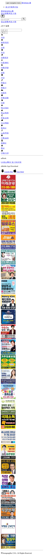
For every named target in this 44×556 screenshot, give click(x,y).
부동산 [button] (3, 88)
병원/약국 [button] (5, 42)
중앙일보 (7, 11)
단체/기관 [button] (5, 153)
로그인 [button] (8, 7)
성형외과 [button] (4, 58)
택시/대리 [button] (5, 108)
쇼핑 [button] (3, 47)
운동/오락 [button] (5, 118)
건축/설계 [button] (5, 138)
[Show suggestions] (2, 32)
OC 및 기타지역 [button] (15, 162)
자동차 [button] (3, 93)
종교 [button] (3, 148)
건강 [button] (3, 78)
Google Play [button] (8, 172)
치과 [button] (3, 53)
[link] (22, 182)
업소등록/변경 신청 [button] (8, 13)
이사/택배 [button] (5, 123)
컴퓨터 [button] (3, 143)
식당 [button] (3, 37)
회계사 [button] (3, 128)
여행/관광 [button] (5, 68)
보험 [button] (3, 73)
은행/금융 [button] (5, 98)
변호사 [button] (3, 83)
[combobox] (11, 30)
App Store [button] (20, 172)
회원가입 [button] (14, 7)
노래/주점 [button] (5, 133)
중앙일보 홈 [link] (26, 3)
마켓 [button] (3, 103)
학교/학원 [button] (5, 113)
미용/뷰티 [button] (5, 63)
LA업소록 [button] (5, 162)
